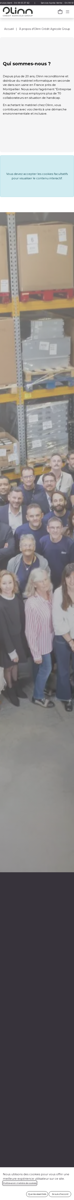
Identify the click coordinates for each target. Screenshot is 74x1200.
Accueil (9, 29)
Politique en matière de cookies (19, 1183)
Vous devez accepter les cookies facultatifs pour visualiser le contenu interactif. (37, 176)
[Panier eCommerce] (60, 11)
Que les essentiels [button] (37, 1194)
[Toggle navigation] (67, 11)
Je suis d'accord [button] (60, 1194)
